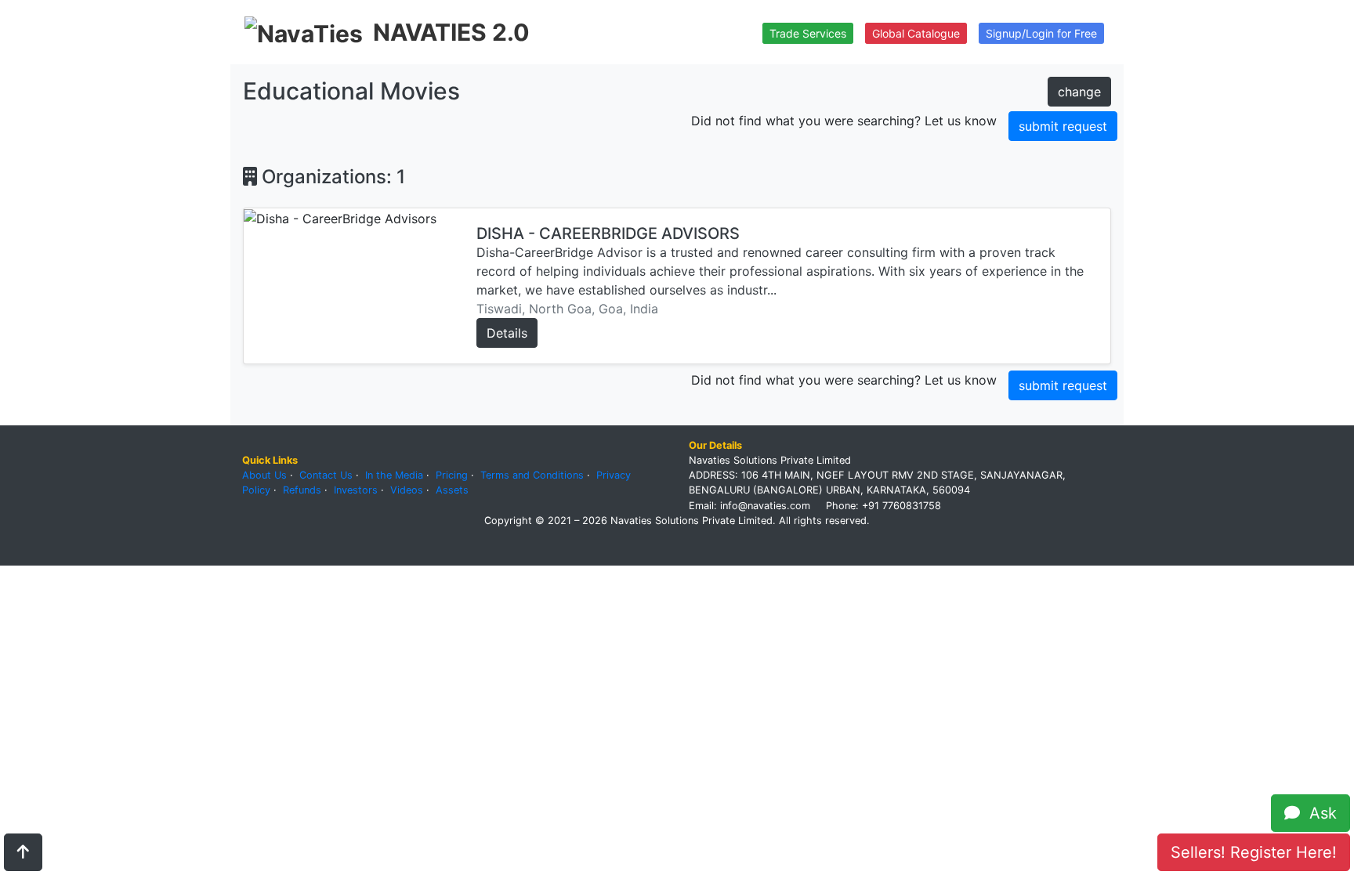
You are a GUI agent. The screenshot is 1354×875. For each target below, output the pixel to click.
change (1079, 91)
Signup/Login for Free (1041, 33)
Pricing (452, 475)
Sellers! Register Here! (1254, 852)
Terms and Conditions (532, 475)
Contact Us (326, 475)
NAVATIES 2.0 (451, 32)
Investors (356, 490)
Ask (1318, 813)
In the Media (394, 475)
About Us (264, 475)
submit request (1063, 126)
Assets (452, 490)
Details (507, 333)
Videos (406, 490)
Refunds (302, 490)
